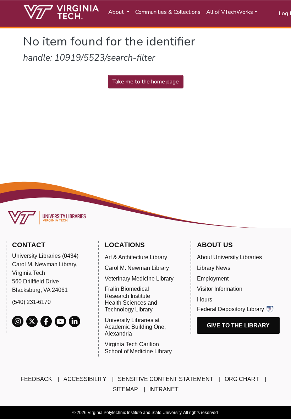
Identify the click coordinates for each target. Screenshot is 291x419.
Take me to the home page (145, 82)
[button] (273, 13)
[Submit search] (264, 13)
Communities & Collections (168, 12)
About (116, 12)
